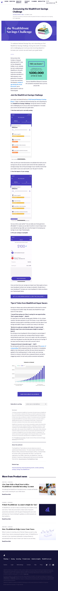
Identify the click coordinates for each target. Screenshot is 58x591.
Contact (29, 564)
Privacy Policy (12, 577)
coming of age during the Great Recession (17, 84)
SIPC (27, 574)
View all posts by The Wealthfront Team (28, 459)
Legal (12, 564)
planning (41, 467)
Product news (26, 559)
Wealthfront (26, 469)
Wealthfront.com (46, 559)
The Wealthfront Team (18, 14)
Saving (13, 559)
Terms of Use (6, 577)
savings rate (19, 469)
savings (14, 469)
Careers (5, 564)
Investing (18, 559)
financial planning (16, 467)
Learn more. (17, 18)
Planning (6, 559)
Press (41, 564)
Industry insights (36, 559)
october (37, 467)
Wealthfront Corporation (20, 437)
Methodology (20, 564)
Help (35, 564)
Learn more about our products (29, 394)
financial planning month (28, 467)
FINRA (25, 574)
